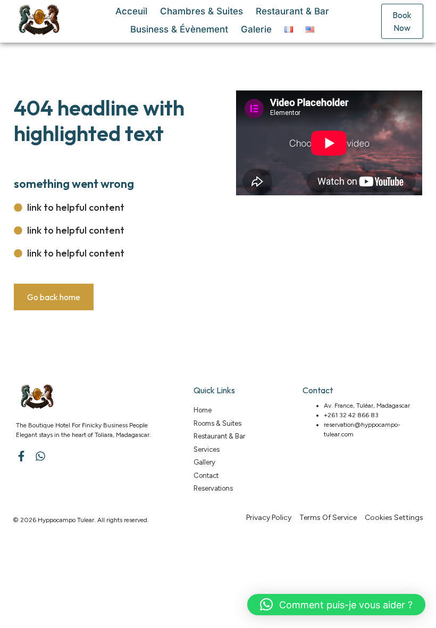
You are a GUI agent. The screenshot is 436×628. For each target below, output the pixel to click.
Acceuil (131, 11)
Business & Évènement (179, 29)
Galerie (256, 29)
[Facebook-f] (21, 456)
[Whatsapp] (40, 456)
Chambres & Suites (201, 11)
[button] (336, 604)
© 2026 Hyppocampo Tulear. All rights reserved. (81, 520)
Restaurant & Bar (292, 11)
